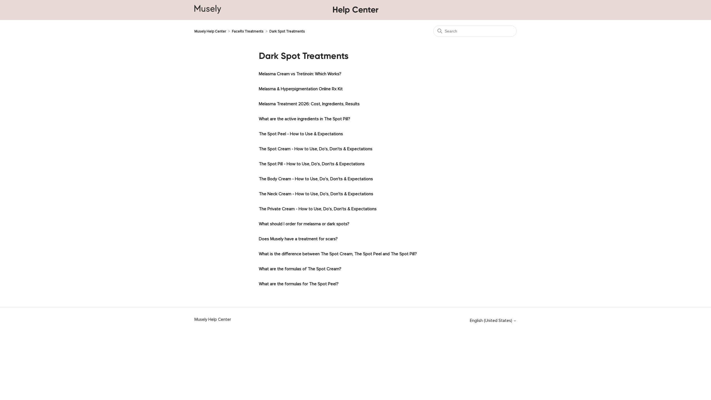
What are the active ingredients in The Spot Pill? (304, 117)
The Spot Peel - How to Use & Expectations (301, 132)
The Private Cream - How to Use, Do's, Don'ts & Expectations (318, 207)
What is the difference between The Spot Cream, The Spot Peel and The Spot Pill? (338, 252)
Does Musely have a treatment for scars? (298, 237)
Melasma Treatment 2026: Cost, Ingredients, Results (309, 102)
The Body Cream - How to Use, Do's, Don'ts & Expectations (316, 177)
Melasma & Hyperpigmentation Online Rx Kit (301, 87)
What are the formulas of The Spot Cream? (300, 267)
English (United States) (491, 319)
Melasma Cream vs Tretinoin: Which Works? (300, 72)
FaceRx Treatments (248, 30)
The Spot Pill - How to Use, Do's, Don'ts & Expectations (312, 162)
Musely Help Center (210, 30)
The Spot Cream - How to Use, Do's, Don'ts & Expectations (315, 147)
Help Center (355, 10)
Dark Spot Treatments (287, 30)
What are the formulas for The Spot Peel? (299, 282)
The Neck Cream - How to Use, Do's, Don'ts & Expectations (316, 192)
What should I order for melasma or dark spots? (304, 222)
